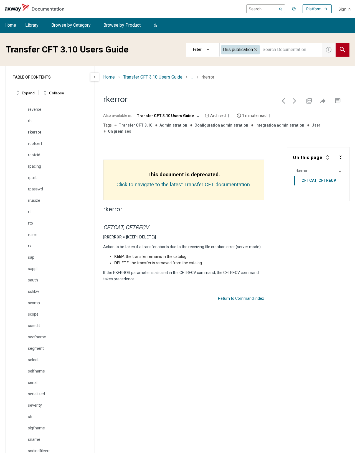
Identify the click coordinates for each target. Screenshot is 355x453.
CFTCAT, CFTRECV (318, 180)
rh (30, 121)
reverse (34, 109)
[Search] (281, 8)
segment (36, 348)
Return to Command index (241, 298)
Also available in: (117, 115)
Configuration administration (221, 125)
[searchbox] (265, 8)
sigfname (36, 428)
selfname (36, 371)
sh (30, 416)
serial (32, 382)
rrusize (34, 200)
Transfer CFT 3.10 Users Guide (152, 77)
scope (33, 314)
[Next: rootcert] (294, 100)
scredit (34, 325)
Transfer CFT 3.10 (135, 125)
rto (30, 223)
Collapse (56, 92)
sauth (33, 280)
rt (29, 212)
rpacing (34, 166)
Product (203, 50)
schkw (33, 291)
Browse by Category (71, 25)
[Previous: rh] (283, 100)
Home (10, 25)
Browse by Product (122, 25)
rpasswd (35, 189)
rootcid (34, 155)
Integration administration (279, 125)
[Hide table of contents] (94, 77)
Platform (313, 8)
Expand (28, 92)
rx (29, 246)
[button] (156, 25)
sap (31, 257)
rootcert (35, 143)
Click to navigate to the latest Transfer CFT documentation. (183, 185)
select (33, 360)
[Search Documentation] (342, 50)
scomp (34, 303)
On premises (119, 131)
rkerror (35, 132)
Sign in (344, 9)
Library (32, 25)
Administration (173, 125)
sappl (32, 268)
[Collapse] (340, 157)
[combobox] (271, 50)
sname (34, 439)
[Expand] (327, 157)
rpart (32, 177)
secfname (37, 337)
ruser (32, 234)
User (315, 125)
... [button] (192, 77)
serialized (36, 394)
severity (35, 405)
